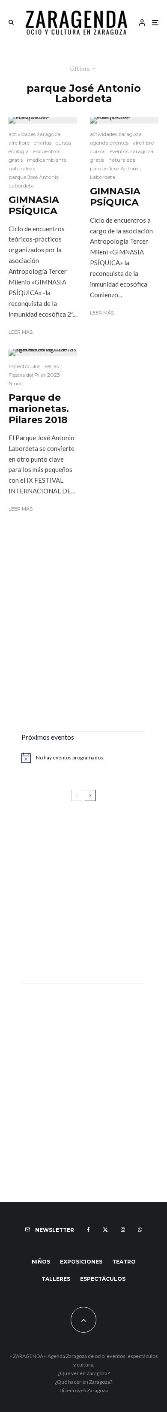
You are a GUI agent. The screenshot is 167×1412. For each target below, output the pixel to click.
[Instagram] (122, 1230)
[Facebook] (88, 1230)
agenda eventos (109, 142)
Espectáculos (24, 366)
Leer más (21, 332)
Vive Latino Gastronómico (66, 869)
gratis (16, 160)
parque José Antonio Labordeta (34, 181)
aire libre (19, 142)
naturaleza (22, 168)
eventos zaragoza (131, 151)
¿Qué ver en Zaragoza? (84, 1373)
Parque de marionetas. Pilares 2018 (39, 409)
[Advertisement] (83, 635)
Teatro (124, 1261)
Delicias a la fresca (53, 953)
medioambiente (46, 160)
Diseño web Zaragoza (84, 1390)
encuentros (46, 151)
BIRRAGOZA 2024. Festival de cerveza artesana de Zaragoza (74, 911)
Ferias (52, 366)
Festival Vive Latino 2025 (64, 831)
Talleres (56, 1279)
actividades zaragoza (34, 134)
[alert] (83, 758)
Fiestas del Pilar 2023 (34, 375)
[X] (105, 1230)
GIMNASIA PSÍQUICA (34, 205)
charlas (42, 142)
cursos (63, 142)
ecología (19, 151)
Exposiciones (81, 1261)
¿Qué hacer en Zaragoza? (83, 1382)
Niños (15, 383)
